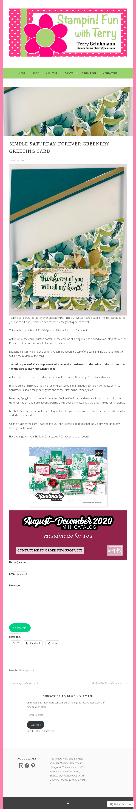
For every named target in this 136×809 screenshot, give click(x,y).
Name (18, 562)
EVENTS (69, 73)
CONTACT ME (110, 73)
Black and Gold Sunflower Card (108, 683)
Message (14, 585)
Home (22, 73)
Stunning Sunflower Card (25, 683)
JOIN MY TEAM (88, 73)
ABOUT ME (51, 73)
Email (18, 574)
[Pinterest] (33, 766)
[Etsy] (21, 766)
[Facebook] (27, 766)
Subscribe (35, 724)
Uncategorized (26, 670)
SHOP (36, 73)
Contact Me (19, 628)
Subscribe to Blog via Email (68, 696)
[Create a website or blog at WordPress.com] (68, 803)
